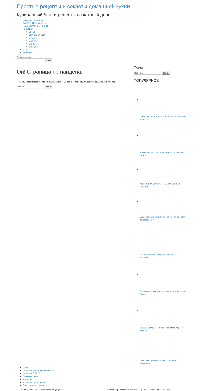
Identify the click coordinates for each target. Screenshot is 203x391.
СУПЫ (32, 31)
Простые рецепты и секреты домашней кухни (73, 6)
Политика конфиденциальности (38, 370)
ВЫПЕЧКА (33, 43)
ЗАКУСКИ (33, 46)
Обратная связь (30, 376)
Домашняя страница (33, 19)
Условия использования (34, 382)
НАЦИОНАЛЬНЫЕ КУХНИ (35, 25)
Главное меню (24, 57)
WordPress (135, 389)
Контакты (27, 52)
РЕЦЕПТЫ (28, 28)
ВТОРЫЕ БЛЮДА (37, 34)
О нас (25, 49)
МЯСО (32, 37)
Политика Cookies (31, 373)
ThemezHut (164, 389)
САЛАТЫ (33, 40)
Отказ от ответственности (35, 385)
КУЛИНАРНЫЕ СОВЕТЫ (34, 22)
